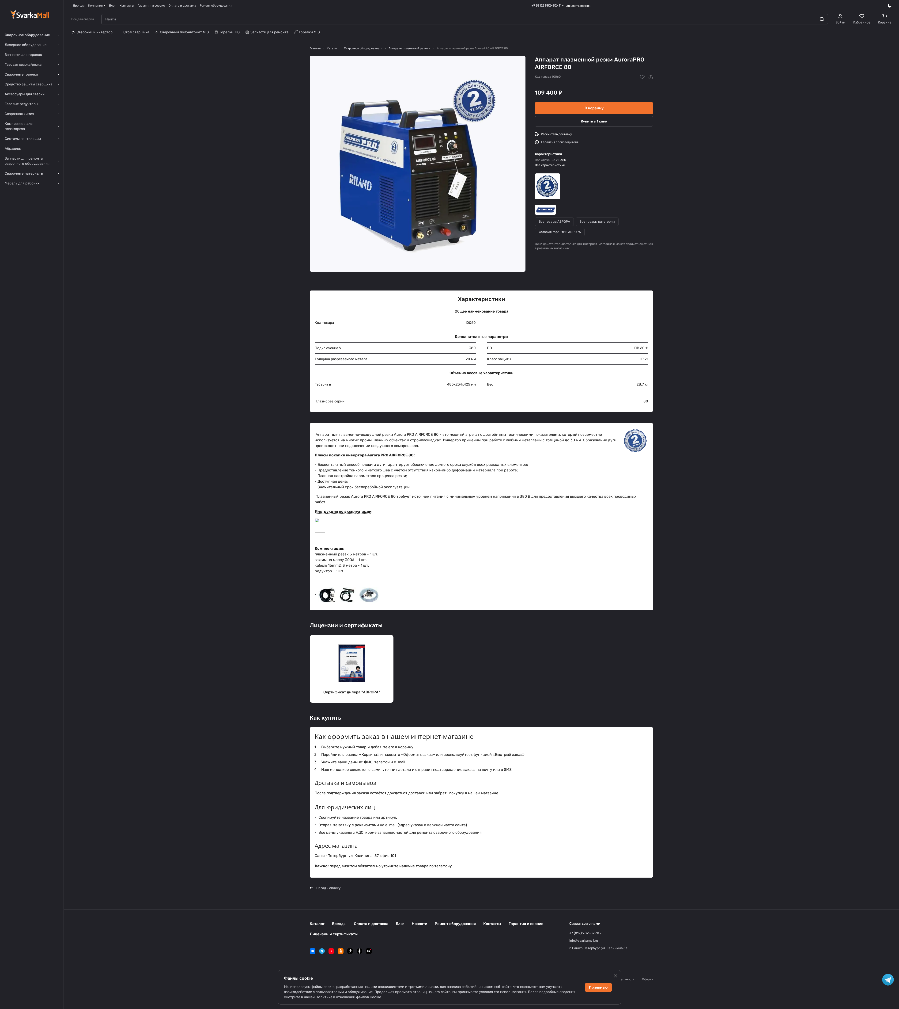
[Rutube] (369, 951)
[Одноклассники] (341, 951)
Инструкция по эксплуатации (343, 511)
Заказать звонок (578, 6)
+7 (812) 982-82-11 (546, 6)
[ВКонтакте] (312, 951)
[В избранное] (642, 77)
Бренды (339, 923)
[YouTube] (331, 951)
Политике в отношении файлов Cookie (348, 997)
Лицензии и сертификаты (334, 934)
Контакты (492, 923)
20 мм (471, 359)
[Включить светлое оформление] (889, 6)
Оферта (647, 979)
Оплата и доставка (371, 923)
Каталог (317, 923)
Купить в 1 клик (594, 121)
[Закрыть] (615, 976)
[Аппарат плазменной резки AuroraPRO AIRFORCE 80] (417, 164)
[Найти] (822, 19)
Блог (400, 923)
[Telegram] (322, 951)
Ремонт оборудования (455, 923)
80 (645, 401)
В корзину (594, 108)
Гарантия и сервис (526, 923)
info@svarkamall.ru (583, 941)
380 (563, 160)
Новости (419, 923)
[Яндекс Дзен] (359, 951)
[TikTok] (350, 951)
